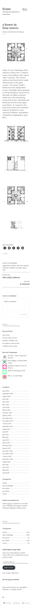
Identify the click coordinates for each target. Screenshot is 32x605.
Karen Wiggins (12, 360)
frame (6, 9)
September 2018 (7, 393)
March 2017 (6, 443)
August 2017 (6, 429)
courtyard (26, 265)
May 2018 (5, 404)
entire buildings (12, 263)
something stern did (19, 371)
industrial (12, 268)
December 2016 (7, 451)
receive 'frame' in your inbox (11, 550)
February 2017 (7, 445)
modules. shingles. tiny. (10, 340)
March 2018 (6, 410)
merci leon (6, 335)
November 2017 (7, 421)
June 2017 (5, 434)
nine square (19, 268)
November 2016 (7, 454)
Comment (23, 314)
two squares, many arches (10, 343)
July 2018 (5, 399)
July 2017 (5, 432)
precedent (5, 491)
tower (4, 270)
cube (3, 268)
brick (8, 265)
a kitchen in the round (9, 346)
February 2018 (7, 413)
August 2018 (6, 396)
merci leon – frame (13, 355)
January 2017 (6, 448)
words (4, 494)
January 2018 (6, 415)
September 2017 (7, 426)
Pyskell (9, 371)
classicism (13, 265)
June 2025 (5, 391)
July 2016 (5, 464)
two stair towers (11, 276)
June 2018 (5, 402)
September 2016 (7, 459)
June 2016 (5, 467)
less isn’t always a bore (9, 338)
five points (5, 488)
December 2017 (7, 418)
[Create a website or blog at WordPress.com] (3, 597)
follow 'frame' (9, 567)
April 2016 (5, 473)
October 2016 (6, 456)
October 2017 (6, 423)
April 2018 (5, 407)
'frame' (9, 503)
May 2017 (5, 437)
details (4, 483)
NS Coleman (20, 32)
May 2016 (5, 470)
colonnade (19, 265)
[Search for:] (10, 324)
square (24, 268)
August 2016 (6, 462)
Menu (24, 9)
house (7, 268)
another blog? (18, 376)
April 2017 (5, 440)
